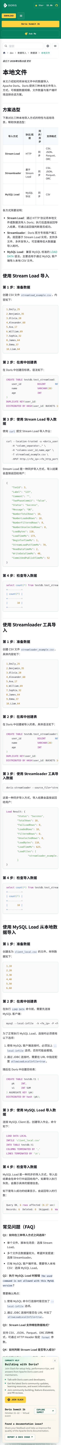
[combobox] (23, 46)
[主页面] (4, 52)
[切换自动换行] (48, 379)
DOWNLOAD (9, 15)
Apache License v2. (28, 1444)
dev (12, 52)
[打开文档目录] (55, 46)
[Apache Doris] (10, 5)
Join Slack (17, 1399)
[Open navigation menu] (21, 15)
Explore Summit (45, 1410)
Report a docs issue (20, 1437)
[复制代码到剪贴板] (54, 309)
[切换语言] (48, 46)
